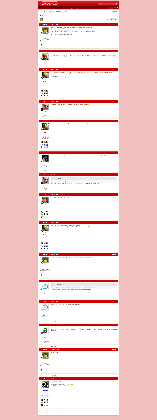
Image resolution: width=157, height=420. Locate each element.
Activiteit (66, 7)
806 (45, 337)
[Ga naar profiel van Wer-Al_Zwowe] (45, 158)
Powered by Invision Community (113, 418)
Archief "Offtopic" (53, 20)
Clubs (79, 7)
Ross (45, 378)
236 (45, 114)
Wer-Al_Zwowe (45, 152)
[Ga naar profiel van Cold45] (45, 56)
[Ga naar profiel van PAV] (45, 330)
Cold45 (45, 51)
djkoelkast (45, 69)
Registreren (110, 7)
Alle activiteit (51, 7)
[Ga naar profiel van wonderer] (41, 19)
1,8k (45, 293)
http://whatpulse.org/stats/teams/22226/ (59, 385)
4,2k (45, 63)
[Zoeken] (117, 4)
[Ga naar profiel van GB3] (45, 107)
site (110, 28)
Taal (39, 418)
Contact (42, 418)
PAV (45, 324)
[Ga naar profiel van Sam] (45, 286)
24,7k (45, 83)
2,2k (45, 206)
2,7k (45, 392)
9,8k (45, 37)
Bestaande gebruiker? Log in (100, 7)
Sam (45, 280)
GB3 (45, 101)
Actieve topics (43, 7)
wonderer (48, 18)
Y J (45, 194)
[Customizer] (114, 8)
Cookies (46, 418)
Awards (73, 7)
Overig (59, 7)
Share (106, 19)
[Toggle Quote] (53, 178)
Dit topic (112, 3)
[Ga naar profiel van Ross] (45, 384)
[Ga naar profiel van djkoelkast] (45, 75)
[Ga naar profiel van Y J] (45, 200)
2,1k (45, 165)
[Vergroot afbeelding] (63, 28)
